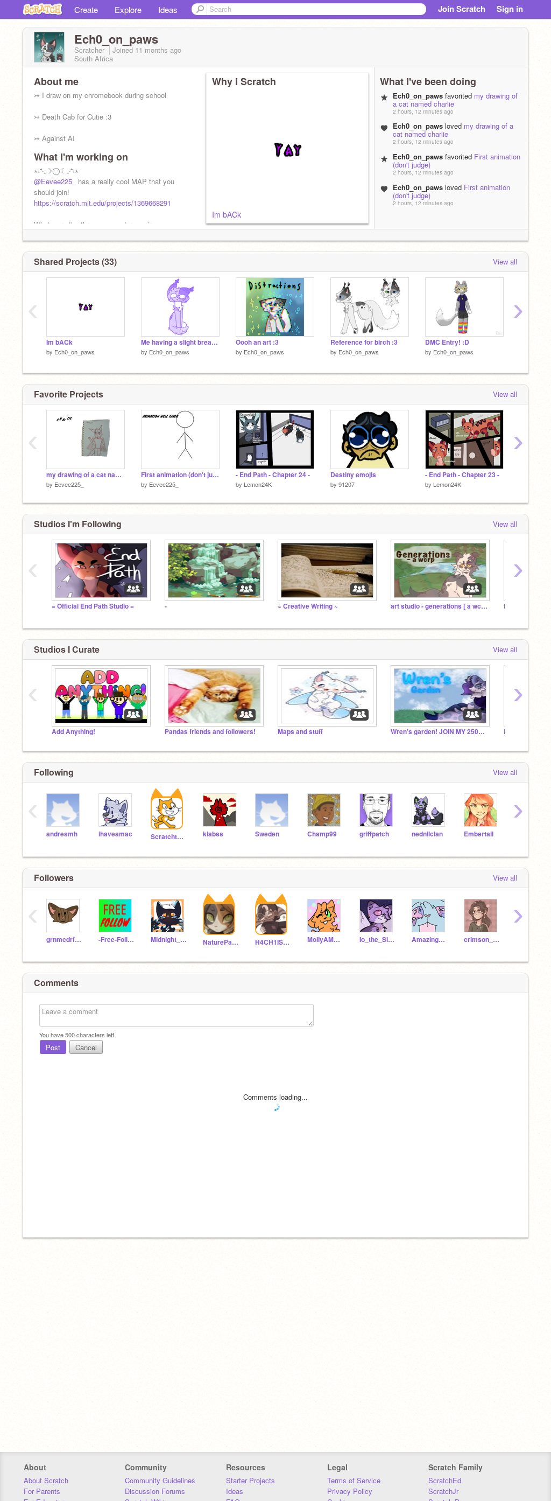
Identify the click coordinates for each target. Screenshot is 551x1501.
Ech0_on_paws (74, 351)
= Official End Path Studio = (93, 606)
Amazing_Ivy (430, 939)
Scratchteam (169, 836)
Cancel (86, 1047)
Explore (128, 9)
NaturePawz (221, 942)
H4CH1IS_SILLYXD (273, 942)
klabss (213, 834)
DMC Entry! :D (447, 342)
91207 (346, 484)
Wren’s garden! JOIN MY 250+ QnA (439, 731)
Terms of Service (353, 1480)
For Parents (42, 1491)
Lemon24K (258, 484)
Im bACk (226, 214)
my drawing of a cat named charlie (85, 474)
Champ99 (322, 834)
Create (86, 9)
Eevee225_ (69, 484)
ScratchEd (444, 1480)
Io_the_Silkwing (377, 939)
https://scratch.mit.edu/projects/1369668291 (102, 203)
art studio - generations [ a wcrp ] (439, 606)
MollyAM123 (325, 939)
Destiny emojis (353, 474)
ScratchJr (443, 1491)
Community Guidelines (160, 1480)
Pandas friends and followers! (210, 731)
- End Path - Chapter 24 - (273, 474)
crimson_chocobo (482, 939)
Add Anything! (73, 731)
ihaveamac (115, 834)
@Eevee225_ (55, 181)
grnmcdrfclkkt (64, 939)
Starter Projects (250, 1480)
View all (505, 261)
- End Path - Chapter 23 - (462, 474)
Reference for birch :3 (364, 342)
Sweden (267, 834)
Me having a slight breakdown (180, 342)
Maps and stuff (300, 731)
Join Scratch (461, 9)
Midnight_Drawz (169, 939)
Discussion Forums (155, 1491)
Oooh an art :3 (257, 342)
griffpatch (374, 834)
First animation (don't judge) (180, 474)
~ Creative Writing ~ (308, 606)
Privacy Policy (349, 1491)
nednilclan (427, 834)
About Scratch (46, 1480)
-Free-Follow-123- (116, 939)
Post (53, 1047)
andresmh (61, 834)
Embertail (478, 834)
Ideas (168, 9)
